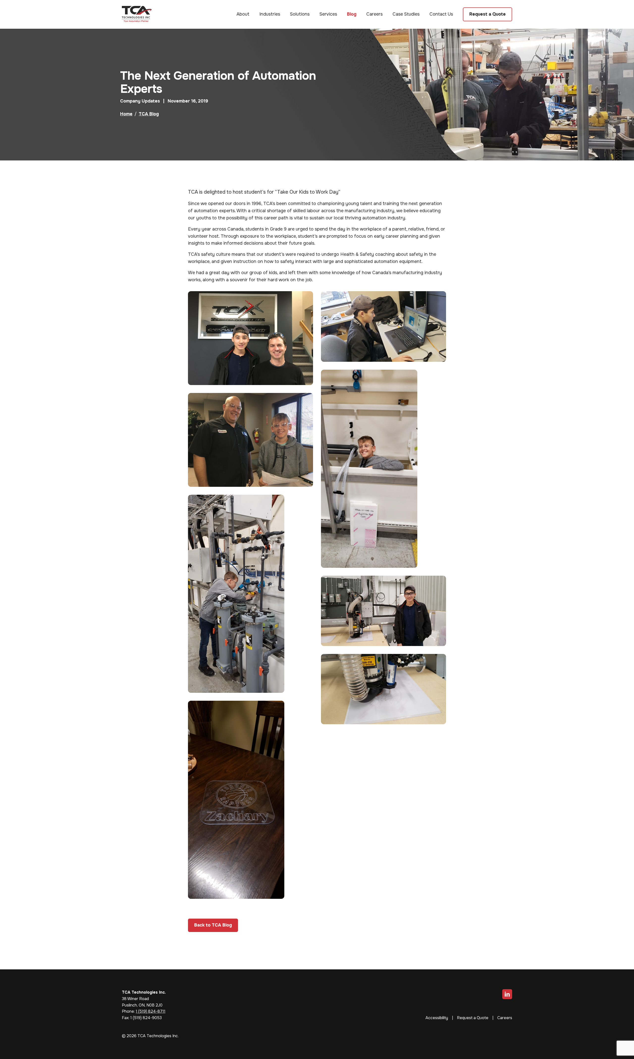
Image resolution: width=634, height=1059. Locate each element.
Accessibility (436, 1017)
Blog (351, 14)
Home (126, 114)
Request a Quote (487, 14)
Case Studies (406, 14)
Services (328, 14)
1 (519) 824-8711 (150, 1011)
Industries (269, 14)
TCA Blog (149, 114)
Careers (374, 14)
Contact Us (441, 14)
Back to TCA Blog (213, 925)
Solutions (300, 14)
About (243, 14)
